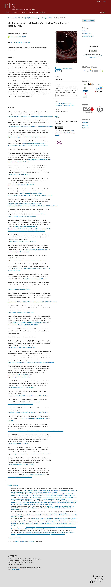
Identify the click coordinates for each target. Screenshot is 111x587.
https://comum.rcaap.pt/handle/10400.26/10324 (21, 312)
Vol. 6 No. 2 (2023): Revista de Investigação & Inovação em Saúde (35, 18)
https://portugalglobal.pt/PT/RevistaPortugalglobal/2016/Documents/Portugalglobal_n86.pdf (33, 116)
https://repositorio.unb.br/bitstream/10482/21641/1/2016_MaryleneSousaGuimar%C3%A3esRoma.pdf (35, 431)
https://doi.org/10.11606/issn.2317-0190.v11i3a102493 (23, 325)
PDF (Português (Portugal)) (65, 68)
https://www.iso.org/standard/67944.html (19, 289)
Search (103, 12)
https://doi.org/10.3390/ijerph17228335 (18, 375)
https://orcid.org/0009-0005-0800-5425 (18, 36)
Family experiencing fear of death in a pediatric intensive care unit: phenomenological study (43, 532)
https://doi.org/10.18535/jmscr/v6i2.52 (36, 249)
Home (9, 18)
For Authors (85, 125)
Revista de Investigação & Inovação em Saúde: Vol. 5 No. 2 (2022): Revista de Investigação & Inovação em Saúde (44, 520)
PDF (59, 70)
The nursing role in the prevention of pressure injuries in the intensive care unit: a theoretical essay (43, 497)
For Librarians (85, 128)
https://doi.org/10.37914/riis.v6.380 (20, 42)
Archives (42, 12)
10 (17, 537)
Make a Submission (89, 20)
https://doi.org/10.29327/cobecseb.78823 (19, 174)
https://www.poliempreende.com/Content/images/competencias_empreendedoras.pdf (31, 362)
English (84, 31)
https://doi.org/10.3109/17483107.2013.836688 (21, 185)
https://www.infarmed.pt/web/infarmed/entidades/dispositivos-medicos (27, 260)
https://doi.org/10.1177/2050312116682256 (35, 474)
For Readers (85, 122)
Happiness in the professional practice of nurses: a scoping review (44, 527)
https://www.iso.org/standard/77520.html (35, 278)
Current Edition (33, 12)
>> (19, 537)
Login (104, 1)
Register (99, 1)
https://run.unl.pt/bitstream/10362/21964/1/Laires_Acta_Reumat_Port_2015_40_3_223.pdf (32, 301)
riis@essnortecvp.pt (17, 569)
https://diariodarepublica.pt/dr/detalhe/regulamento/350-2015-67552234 (27, 395)
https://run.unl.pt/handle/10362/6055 (18, 443)
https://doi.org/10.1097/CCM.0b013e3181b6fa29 (21, 347)
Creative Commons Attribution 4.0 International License (65, 133)
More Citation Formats (62, 95)
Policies (23, 12)
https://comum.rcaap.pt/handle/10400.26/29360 (21, 464)
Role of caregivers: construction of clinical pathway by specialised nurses (43, 490)
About (7, 12)
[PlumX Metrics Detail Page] (59, 143)
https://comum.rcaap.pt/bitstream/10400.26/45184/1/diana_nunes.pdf (27, 137)
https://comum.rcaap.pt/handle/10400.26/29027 (21, 387)
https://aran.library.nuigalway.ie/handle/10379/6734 (22, 241)
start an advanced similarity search (24, 541)
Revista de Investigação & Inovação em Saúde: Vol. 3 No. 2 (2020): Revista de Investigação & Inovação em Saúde (45, 495)
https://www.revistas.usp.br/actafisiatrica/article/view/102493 (29, 322)
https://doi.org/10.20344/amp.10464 (17, 454)
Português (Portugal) (88, 36)
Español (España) (86, 33)
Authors (15, 12)
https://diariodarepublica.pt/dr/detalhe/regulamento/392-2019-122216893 (28, 412)
